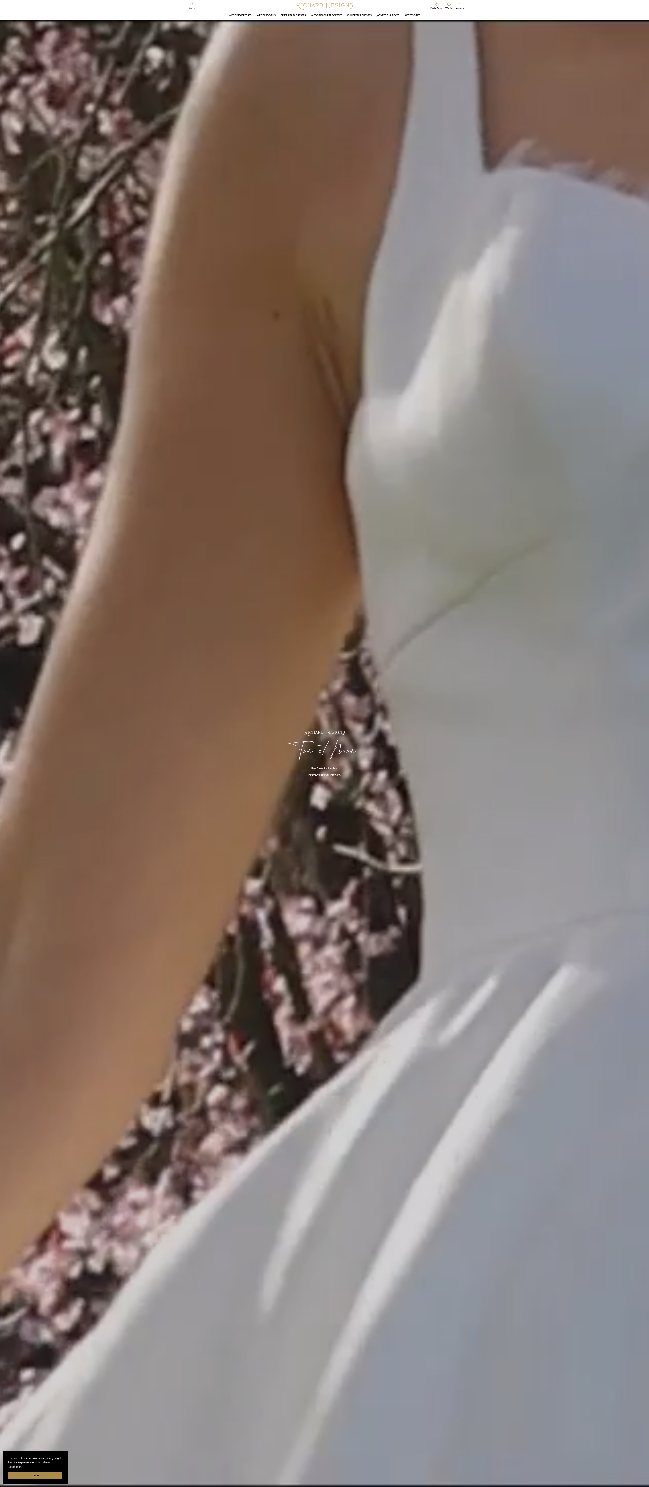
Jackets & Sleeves (388, 15)
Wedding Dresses (240, 15)
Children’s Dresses (359, 15)
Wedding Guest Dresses (326, 15)
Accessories (412, 15)
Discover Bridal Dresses (324, 775)
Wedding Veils (266, 15)
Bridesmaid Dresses (293, 15)
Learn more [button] (15, 1466)
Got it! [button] (35, 1475)
